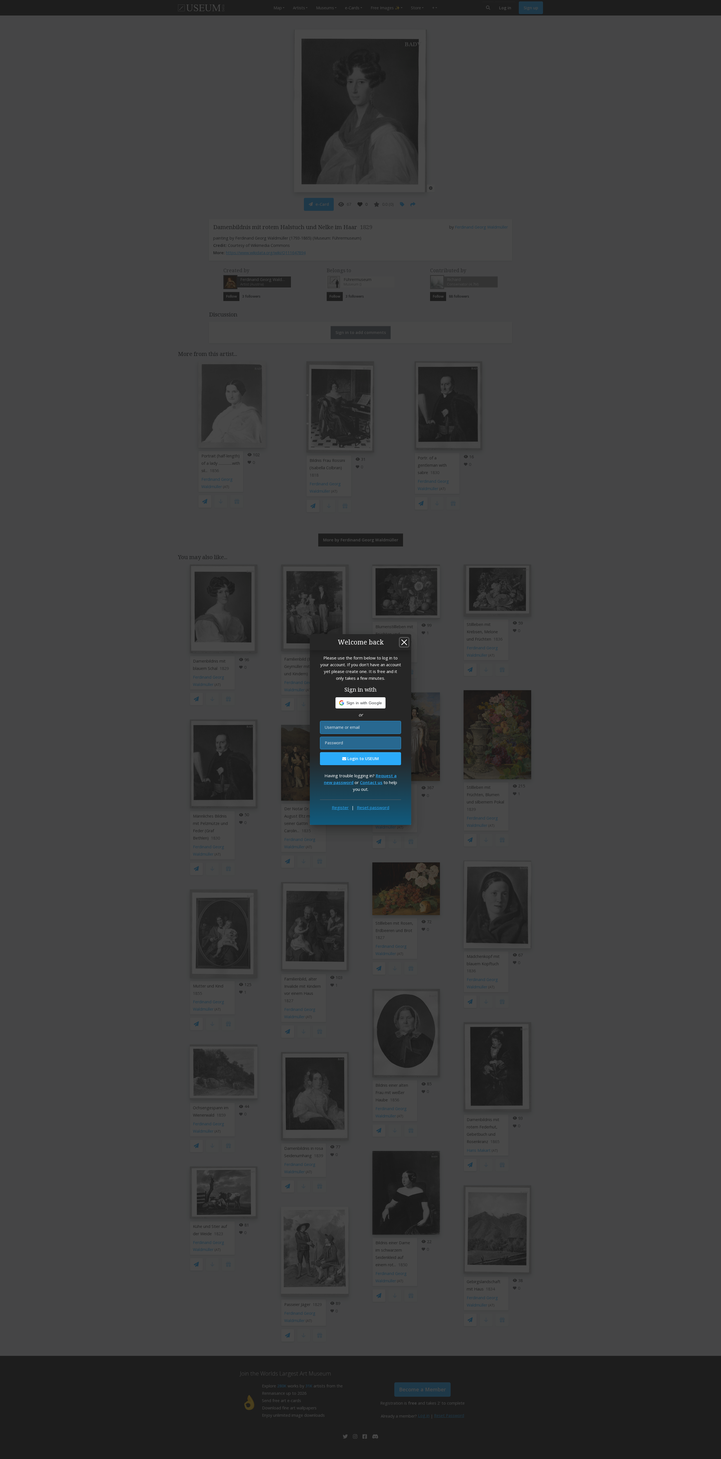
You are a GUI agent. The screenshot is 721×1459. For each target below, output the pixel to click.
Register (340, 807)
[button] (360, 703)
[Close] (404, 642)
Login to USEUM (362, 758)
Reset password (373, 807)
